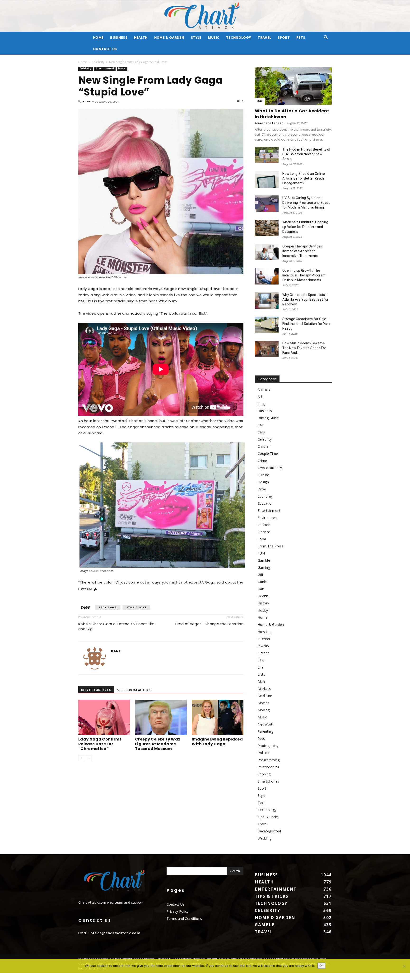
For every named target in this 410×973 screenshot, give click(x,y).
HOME (98, 37)
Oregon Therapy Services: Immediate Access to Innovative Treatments (302, 251)
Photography (268, 745)
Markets (264, 688)
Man (261, 681)
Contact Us (105, 49)
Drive (262, 489)
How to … (265, 631)
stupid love (136, 607)
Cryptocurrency (270, 467)
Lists (261, 674)
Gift (260, 574)
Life (261, 667)
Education (266, 503)
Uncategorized (269, 831)
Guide (262, 581)
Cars (261, 432)
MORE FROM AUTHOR (134, 690)
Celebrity (98, 62)
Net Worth (266, 724)
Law (261, 660)
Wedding (264, 838)
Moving (264, 710)
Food (262, 539)
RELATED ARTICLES (96, 690)
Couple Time (268, 453)
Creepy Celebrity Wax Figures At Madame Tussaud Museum (157, 743)
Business (118, 37)
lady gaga (107, 607)
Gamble (264, 560)
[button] (326, 38)
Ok (321, 966)
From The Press (270, 546)
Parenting (265, 731)
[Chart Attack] (205, 16)
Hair (261, 589)
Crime (262, 460)
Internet (264, 638)
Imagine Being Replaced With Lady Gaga (217, 741)
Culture (263, 475)
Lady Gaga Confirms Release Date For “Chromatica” (100, 743)
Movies (263, 703)
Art (260, 396)
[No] (404, 966)
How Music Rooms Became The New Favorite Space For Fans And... (304, 348)
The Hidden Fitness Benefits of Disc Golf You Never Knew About (306, 154)
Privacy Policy (177, 911)
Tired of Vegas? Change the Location (209, 623)
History (263, 603)
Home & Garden (169, 37)
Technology (238, 37)
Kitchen (264, 653)
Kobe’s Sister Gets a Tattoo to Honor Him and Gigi (116, 626)
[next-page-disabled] (89, 758)
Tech (262, 802)
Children (264, 446)
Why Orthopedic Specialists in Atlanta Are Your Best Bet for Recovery (305, 299)
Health (141, 37)
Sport (284, 37)
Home (82, 62)
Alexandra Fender (269, 123)
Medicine (265, 695)
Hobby (263, 610)
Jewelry (263, 646)
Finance (264, 532)
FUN (261, 553)
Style (196, 37)
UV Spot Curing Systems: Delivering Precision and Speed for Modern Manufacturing (306, 202)
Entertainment (104, 68)
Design (263, 482)
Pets (300, 37)
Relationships (268, 767)
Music (214, 37)
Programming (269, 760)
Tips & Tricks (268, 817)
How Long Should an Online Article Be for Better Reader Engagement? (304, 178)
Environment (268, 517)
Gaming (264, 567)
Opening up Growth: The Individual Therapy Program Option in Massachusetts (304, 275)
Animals (264, 389)
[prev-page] (81, 758)
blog (261, 403)
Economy (265, 496)
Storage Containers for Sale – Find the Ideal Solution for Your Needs (306, 323)
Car (259, 101)
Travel (264, 37)
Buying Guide (268, 418)
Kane (87, 101)
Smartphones (268, 781)
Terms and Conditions (184, 918)
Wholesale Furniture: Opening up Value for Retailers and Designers (305, 226)
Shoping (264, 774)
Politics (263, 752)
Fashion (264, 524)
